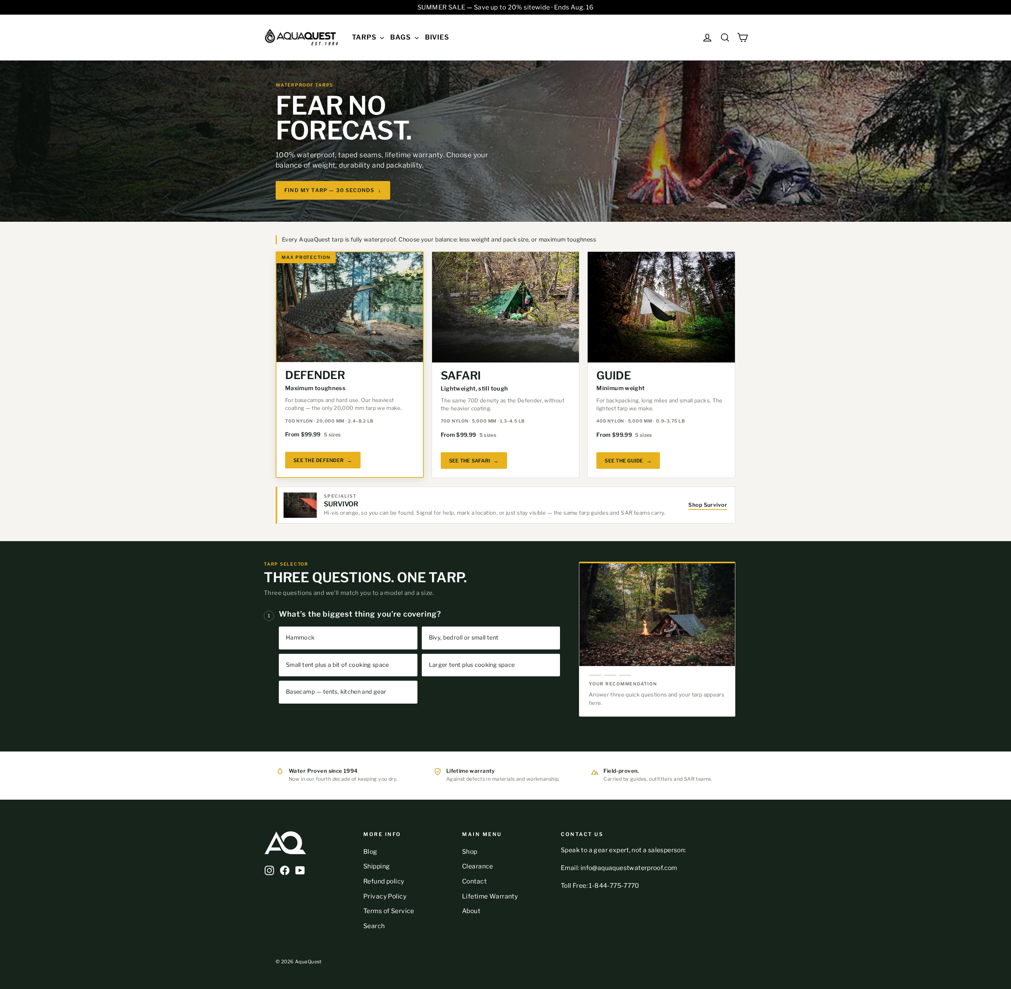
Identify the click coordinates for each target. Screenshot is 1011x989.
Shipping (376, 866)
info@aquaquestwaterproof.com (629, 868)
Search (374, 926)
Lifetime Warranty (490, 896)
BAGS (401, 37)
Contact (474, 881)
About (471, 911)
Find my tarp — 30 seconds (332, 190)
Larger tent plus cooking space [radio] (472, 664)
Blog (370, 851)
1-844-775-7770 (614, 885)
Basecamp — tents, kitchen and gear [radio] (336, 691)
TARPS (365, 37)
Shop (469, 851)
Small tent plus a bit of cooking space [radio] (337, 664)
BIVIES (437, 37)
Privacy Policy (384, 896)
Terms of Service (388, 911)
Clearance (477, 866)
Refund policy (383, 881)
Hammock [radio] (300, 637)
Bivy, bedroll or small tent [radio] (464, 637)
